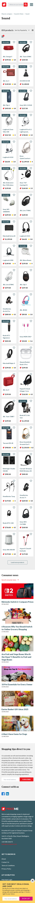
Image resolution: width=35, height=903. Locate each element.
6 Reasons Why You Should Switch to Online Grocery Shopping (17, 628)
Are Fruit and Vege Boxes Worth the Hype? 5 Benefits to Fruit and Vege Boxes (16, 657)
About (4, 859)
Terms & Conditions (8, 865)
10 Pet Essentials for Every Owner (17, 684)
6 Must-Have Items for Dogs (14, 734)
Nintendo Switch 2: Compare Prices (17, 602)
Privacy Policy (6, 869)
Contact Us (5, 862)
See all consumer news (9, 580)
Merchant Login (7, 880)
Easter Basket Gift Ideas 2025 (15, 709)
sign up (26, 899)
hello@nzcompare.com (9, 844)
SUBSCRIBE (26, 779)
